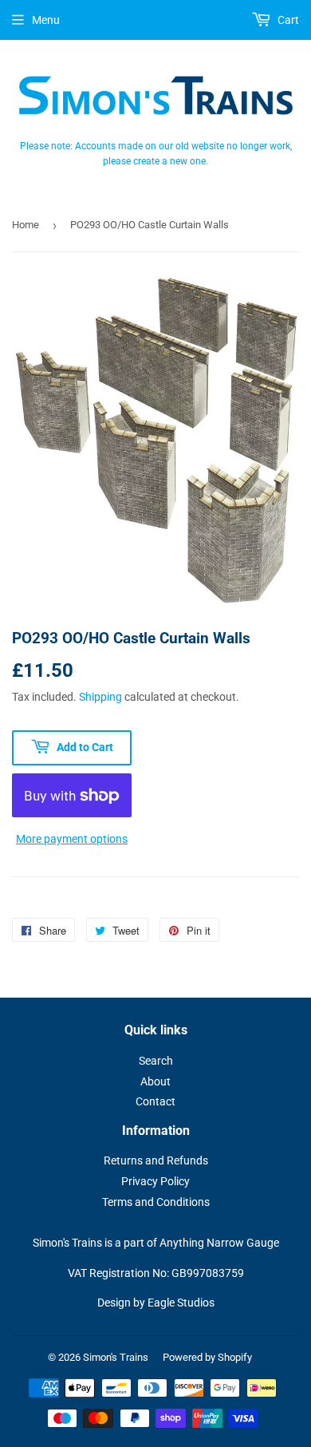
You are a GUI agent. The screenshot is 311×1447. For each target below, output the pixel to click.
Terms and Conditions (156, 1202)
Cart (287, 20)
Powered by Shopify (207, 1357)
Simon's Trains (115, 1357)
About (155, 1081)
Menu (46, 20)
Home (25, 225)
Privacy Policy (155, 1181)
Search (156, 1060)
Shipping (100, 696)
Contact (155, 1101)
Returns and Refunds (156, 1160)
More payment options (72, 838)
